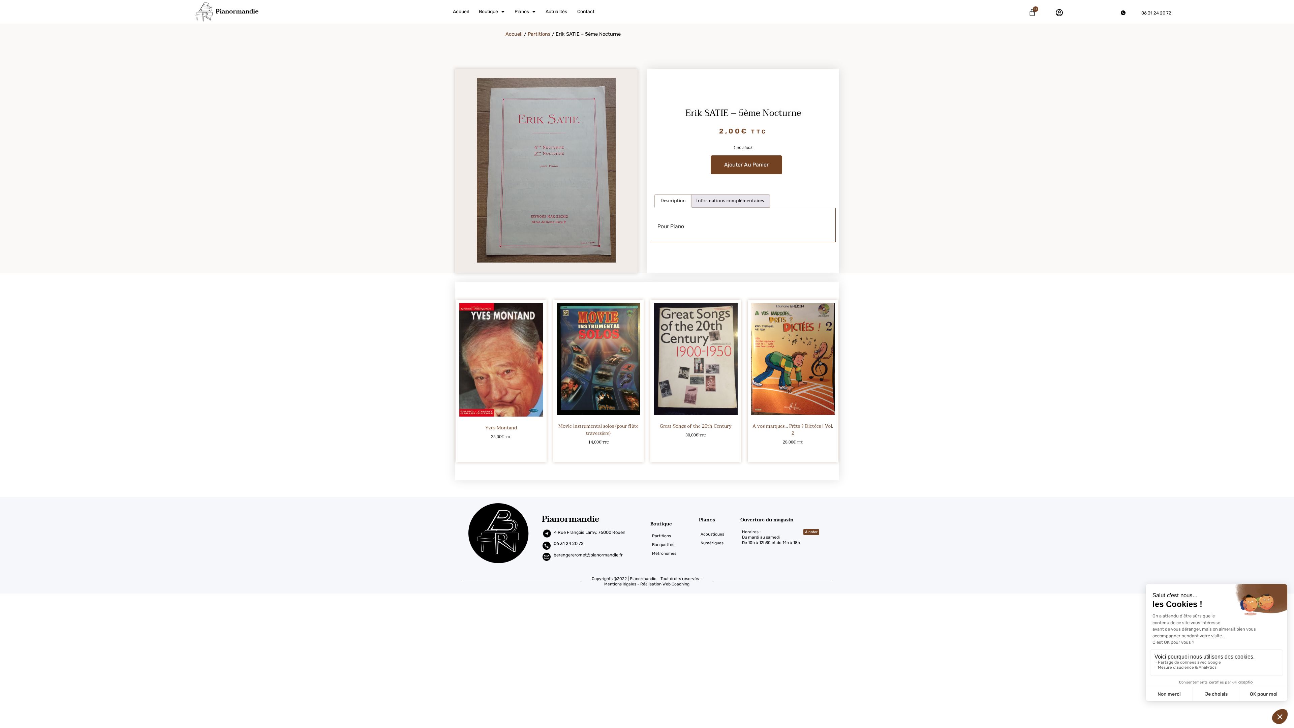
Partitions (539, 34)
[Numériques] (719, 543)
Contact (585, 11)
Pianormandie (237, 11)
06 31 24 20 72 (1156, 13)
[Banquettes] (674, 544)
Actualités (556, 11)
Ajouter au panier (746, 164)
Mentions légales (620, 584)
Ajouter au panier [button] (501, 453)
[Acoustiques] (719, 534)
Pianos (522, 11)
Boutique (488, 11)
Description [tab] (673, 201)
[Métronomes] (674, 553)
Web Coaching (676, 584)
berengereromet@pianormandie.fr (588, 554)
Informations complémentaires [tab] (730, 201)
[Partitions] (674, 536)
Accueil (461, 11)
